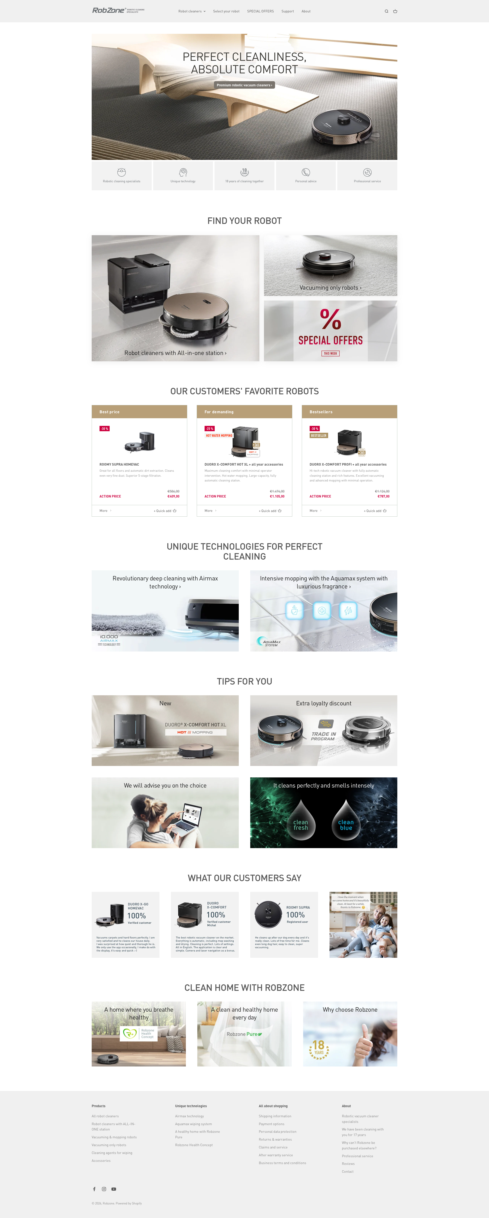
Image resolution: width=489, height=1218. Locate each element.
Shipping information (275, 1116)
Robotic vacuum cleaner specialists (360, 1119)
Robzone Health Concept (194, 1145)
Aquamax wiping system (193, 1124)
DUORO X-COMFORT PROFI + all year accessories (348, 464)
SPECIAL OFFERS (260, 11)
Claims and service (273, 1147)
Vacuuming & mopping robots (114, 1137)
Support (288, 11)
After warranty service (276, 1155)
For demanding (219, 411)
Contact (348, 1171)
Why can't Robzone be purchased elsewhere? (359, 1145)
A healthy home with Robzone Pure (197, 1134)
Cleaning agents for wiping (112, 1152)
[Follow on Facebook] (94, 1189)
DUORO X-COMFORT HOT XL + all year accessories (244, 464)
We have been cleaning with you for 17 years (363, 1132)
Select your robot (226, 11)
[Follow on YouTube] (113, 1189)
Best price (110, 411)
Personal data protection (277, 1131)
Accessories (101, 1160)
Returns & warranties (275, 1139)
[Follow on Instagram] (104, 1189)
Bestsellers (321, 411)
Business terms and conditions (282, 1162)
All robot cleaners (105, 1116)
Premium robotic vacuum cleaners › (244, 85)
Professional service (357, 1156)
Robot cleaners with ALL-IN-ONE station (113, 1126)
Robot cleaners (190, 11)
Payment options (271, 1124)
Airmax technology (189, 1116)
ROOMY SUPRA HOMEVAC (119, 464)
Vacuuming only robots (109, 1145)
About (306, 11)
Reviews (348, 1163)
